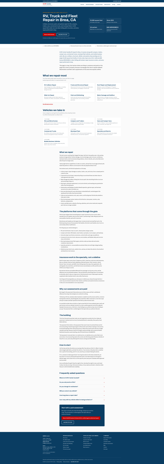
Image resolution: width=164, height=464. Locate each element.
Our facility (106, 439)
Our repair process (87, 445)
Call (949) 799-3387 (117, 1)
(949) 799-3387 (46, 441)
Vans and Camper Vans (104, 121)
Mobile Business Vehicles (52, 141)
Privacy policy (59, 461)
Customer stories (107, 441)
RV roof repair (65, 445)
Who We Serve (107, 4)
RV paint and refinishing (67, 443)
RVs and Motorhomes (51, 121)
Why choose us (86, 447)
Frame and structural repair (68, 441)
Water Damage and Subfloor (106, 95)
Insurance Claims (99, 4)
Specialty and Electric (104, 131)
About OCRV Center (108, 438)
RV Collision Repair (50, 85)
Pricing (113, 4)
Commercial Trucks (50, 131)
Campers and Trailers (77, 121)
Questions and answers (108, 443)
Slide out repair (66, 447)
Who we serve (86, 441)
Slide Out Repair (49, 95)
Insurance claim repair (87, 439)
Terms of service (66, 461)
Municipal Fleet (75, 131)
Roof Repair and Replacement (106, 85)
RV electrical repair (66, 449)
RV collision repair (66, 439)
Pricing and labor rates (87, 443)
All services (65, 438)
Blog (104, 445)
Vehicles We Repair (90, 4)
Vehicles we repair (87, 438)
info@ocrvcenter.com (47, 443)
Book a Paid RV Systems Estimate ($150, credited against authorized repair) (81, 418)
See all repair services (48, 104)
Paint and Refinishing (77, 95)
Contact (118, 4)
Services (82, 4)
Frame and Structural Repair (79, 85)
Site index (105, 449)
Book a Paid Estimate (49, 34)
